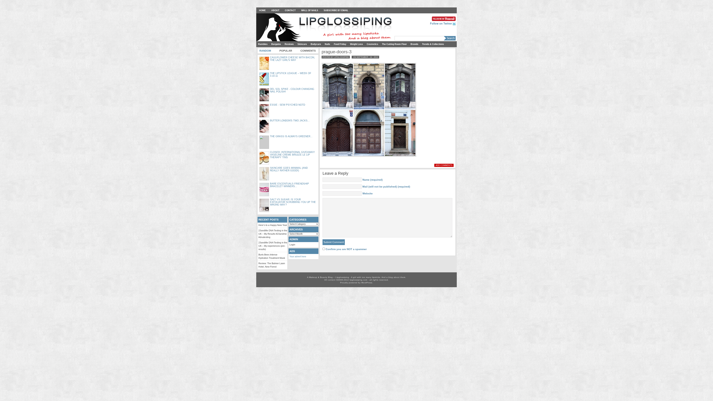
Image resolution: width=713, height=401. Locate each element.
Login (292, 244)
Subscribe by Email (336, 10)
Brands (414, 44)
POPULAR (285, 50)
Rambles (263, 44)
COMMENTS (308, 50)
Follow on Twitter (441, 23)
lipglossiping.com (358, 280)
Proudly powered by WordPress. (356, 283)
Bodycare (316, 44)
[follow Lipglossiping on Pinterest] (444, 18)
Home (262, 10)
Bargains (276, 44)
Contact (290, 10)
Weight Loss (356, 44)
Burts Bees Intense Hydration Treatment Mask (271, 256)
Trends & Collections (433, 44)
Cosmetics (372, 44)
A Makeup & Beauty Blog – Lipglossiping (325, 27)
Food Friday (340, 44)
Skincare (302, 44)
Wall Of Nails (309, 10)
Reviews (289, 44)
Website (367, 193)
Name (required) (372, 179)
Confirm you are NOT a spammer (346, 249)
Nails (327, 44)
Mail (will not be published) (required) (386, 186)
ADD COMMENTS (444, 165)
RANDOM (265, 50)
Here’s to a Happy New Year (272, 225)
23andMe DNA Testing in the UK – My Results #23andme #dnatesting (272, 234)
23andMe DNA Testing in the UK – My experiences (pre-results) (272, 246)
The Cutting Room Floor (394, 44)
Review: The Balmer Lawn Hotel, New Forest (271, 265)
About (275, 10)
